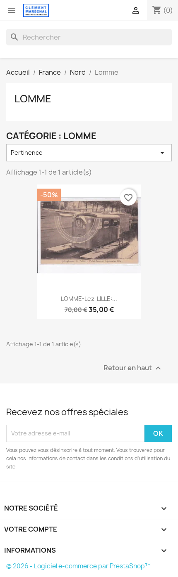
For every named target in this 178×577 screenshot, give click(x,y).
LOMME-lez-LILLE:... (89, 299)
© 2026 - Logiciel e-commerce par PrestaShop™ (78, 566)
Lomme (32, 99)
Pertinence (89, 153)
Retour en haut (133, 368)
